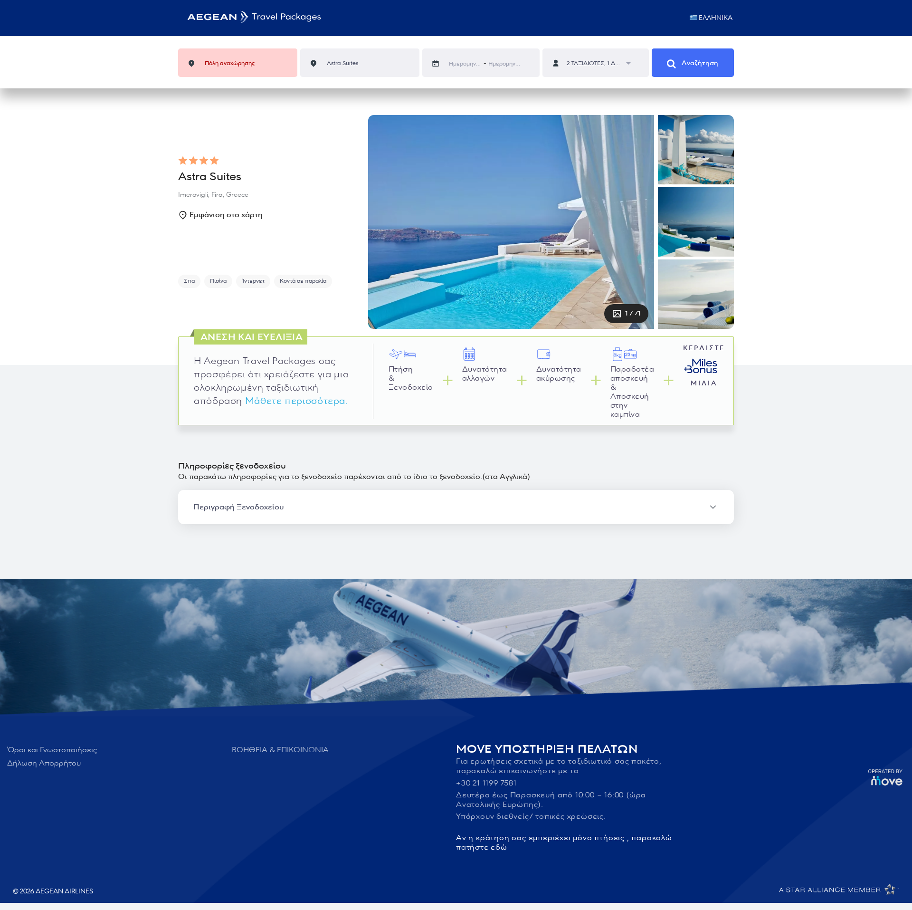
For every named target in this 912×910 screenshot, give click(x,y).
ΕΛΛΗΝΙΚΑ (715, 18)
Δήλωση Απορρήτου (44, 763)
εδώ (499, 847)
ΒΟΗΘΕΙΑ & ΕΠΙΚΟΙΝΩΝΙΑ (280, 750)
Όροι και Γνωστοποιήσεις (52, 750)
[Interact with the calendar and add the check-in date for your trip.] (440, 63)
